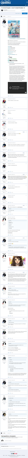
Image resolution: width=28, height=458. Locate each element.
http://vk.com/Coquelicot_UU (16, 43)
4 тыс (4, 171)
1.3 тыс (4, 337)
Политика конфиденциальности (12, 455)
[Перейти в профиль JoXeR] (4, 288)
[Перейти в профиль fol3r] (4, 145)
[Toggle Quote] (9, 359)
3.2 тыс (5, 118)
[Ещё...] (26, 19)
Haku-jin (4, 163)
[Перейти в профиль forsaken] (4, 332)
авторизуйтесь (3, 437)
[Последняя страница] (5, 16)
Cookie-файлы (23, 455)
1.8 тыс (4, 192)
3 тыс (4, 26)
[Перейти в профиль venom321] (4, 219)
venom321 (4, 253)
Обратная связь (19, 455)
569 (4, 106)
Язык (3, 455)
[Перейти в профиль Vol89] (4, 113)
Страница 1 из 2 (9, 16)
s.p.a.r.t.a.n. (4, 121)
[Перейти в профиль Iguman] (4, 101)
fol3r (4, 142)
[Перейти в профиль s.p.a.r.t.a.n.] (4, 123)
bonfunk (4, 19)
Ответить (24, 13)
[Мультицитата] (10, 95)
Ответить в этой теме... (8, 440)
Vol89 (4, 110)
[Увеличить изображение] (10, 56)
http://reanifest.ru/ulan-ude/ (16, 44)
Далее (4, 16)
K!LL (4, 355)
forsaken (4, 329)
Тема (6, 455)
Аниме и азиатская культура (11, 10)
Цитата (12, 107)
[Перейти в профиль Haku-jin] (4, 166)
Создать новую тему (18, 13)
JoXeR (4, 286)
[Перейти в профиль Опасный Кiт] (4, 414)
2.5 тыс (5, 261)
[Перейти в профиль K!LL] (4, 358)
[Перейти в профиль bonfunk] (2, 10)
